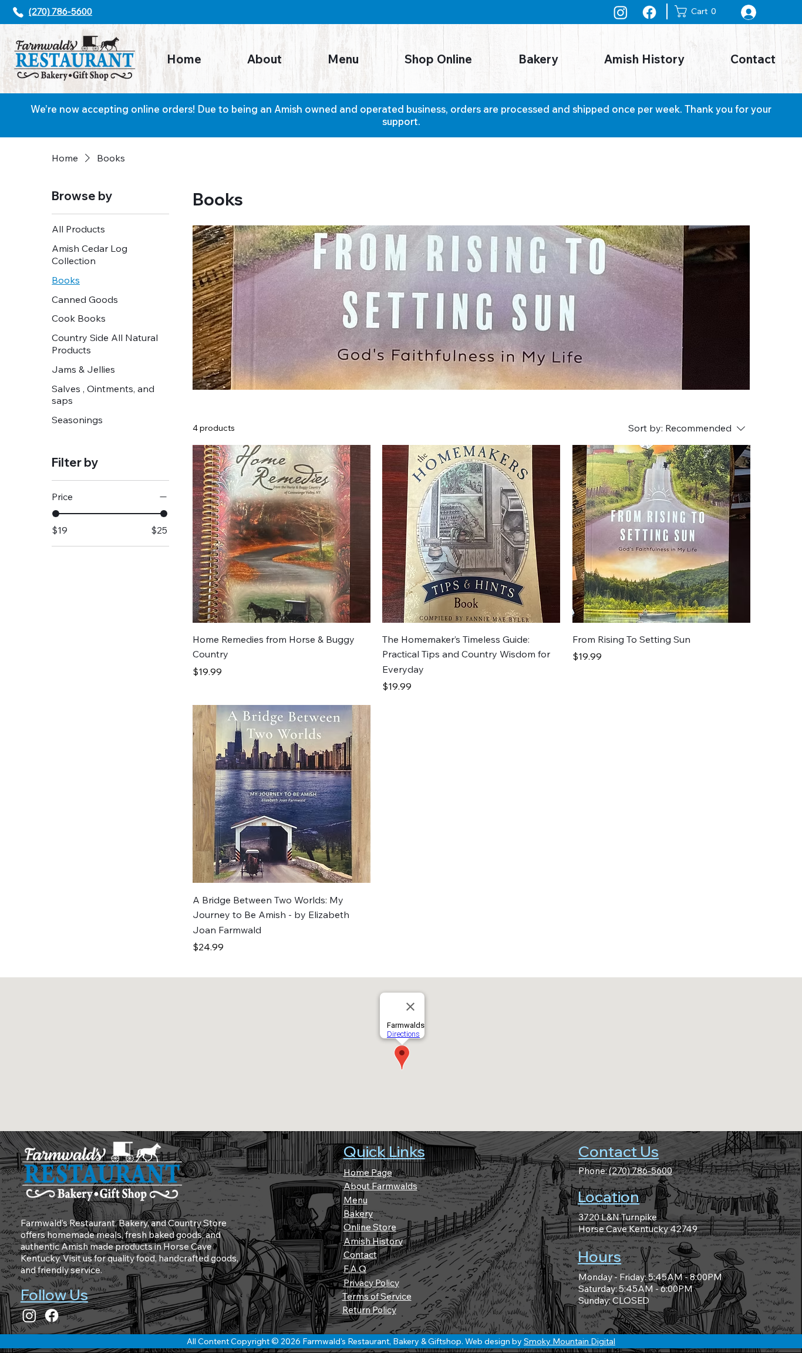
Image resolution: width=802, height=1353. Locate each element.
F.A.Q (354, 1268)
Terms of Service (377, 1296)
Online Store (369, 1227)
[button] (698, 11)
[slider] (56, 514)
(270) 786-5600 (60, 11)
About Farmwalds (380, 1186)
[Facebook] (649, 12)
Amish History (373, 1241)
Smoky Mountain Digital (569, 1341)
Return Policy (369, 1309)
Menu (355, 1200)
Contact (360, 1254)
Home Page (367, 1172)
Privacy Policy (371, 1282)
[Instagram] (620, 12)
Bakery (358, 1213)
